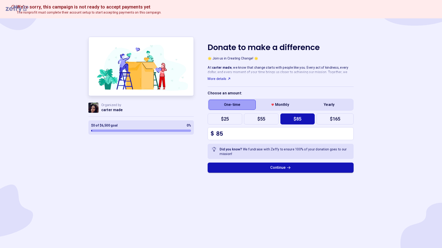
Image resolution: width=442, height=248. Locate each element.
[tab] (232, 105)
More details (217, 79)
